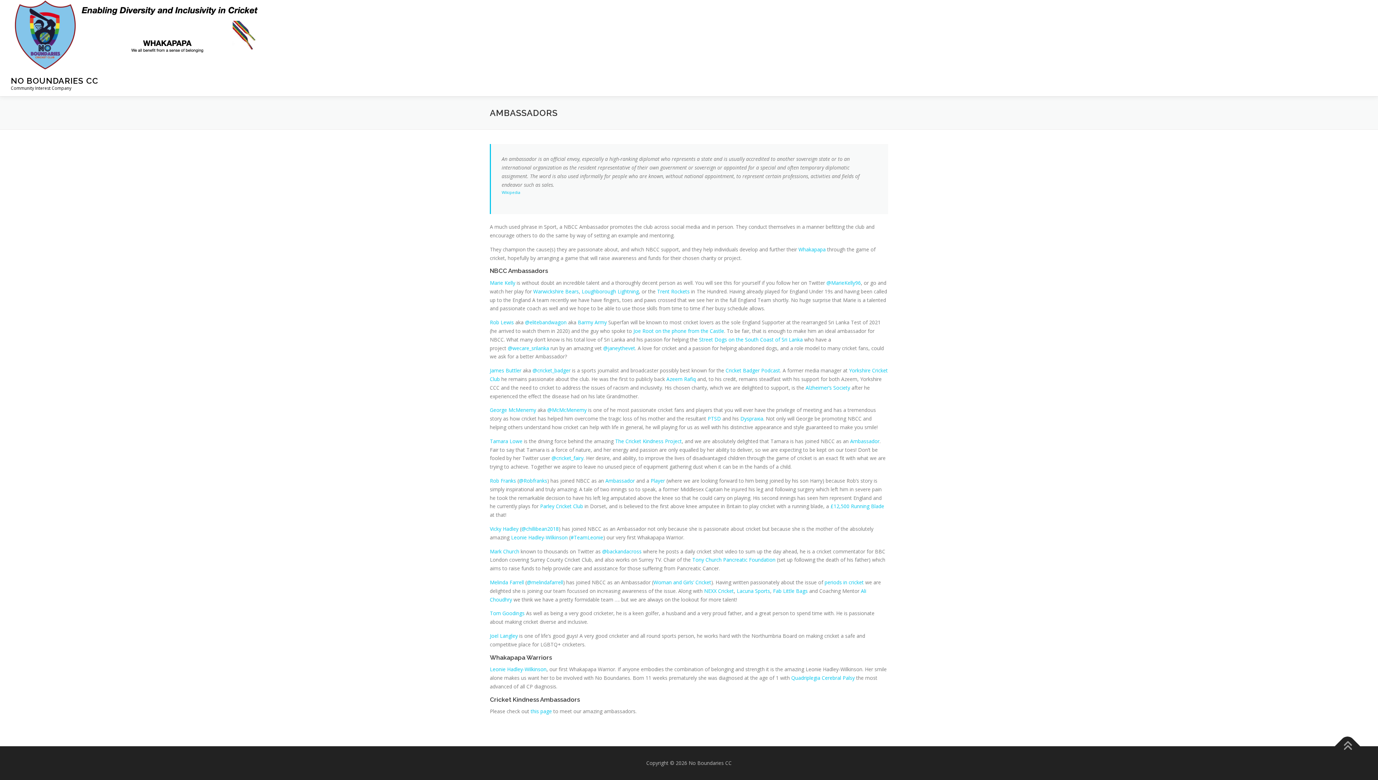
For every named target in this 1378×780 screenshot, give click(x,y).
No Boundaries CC (54, 80)
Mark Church (504, 551)
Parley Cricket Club (561, 506)
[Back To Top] (1347, 746)
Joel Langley (504, 635)
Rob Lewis (502, 322)
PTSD (714, 418)
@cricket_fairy (567, 458)
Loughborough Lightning (610, 291)
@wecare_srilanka (528, 348)
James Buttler (505, 370)
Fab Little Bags (790, 591)
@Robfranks (533, 480)
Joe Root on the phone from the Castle (678, 331)
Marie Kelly (502, 282)
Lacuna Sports (753, 591)
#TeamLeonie (587, 537)
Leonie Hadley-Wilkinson (539, 537)
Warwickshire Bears (556, 291)
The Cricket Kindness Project (648, 441)
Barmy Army (592, 322)
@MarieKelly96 (843, 282)
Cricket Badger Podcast (753, 370)
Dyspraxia (751, 418)
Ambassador (865, 441)
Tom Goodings (507, 613)
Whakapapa (812, 249)
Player (658, 480)
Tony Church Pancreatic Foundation (733, 559)
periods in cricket (844, 582)
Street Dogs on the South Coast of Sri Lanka (751, 339)
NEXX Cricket (719, 591)
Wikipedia (511, 192)
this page (541, 711)
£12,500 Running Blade (857, 506)
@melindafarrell (545, 582)
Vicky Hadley (504, 528)
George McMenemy (513, 410)
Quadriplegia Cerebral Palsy (823, 677)
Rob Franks (503, 480)
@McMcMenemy (567, 410)
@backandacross (622, 551)
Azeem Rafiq (681, 379)
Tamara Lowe (506, 441)
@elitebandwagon (546, 322)
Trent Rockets (673, 291)
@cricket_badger (552, 370)
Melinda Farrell (507, 582)
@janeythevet (619, 348)
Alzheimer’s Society (828, 387)
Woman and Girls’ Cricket (682, 582)
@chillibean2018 (540, 528)
